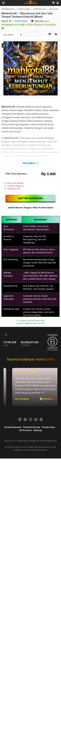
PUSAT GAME (24, 9)
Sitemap (37, 430)
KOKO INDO (21, 21)
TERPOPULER (39, 9)
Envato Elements (12, 427)
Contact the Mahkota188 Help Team (30, 323)
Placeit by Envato (31, 427)
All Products (25, 430)
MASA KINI (53, 9)
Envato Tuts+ (49, 427)
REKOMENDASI (8, 9)
